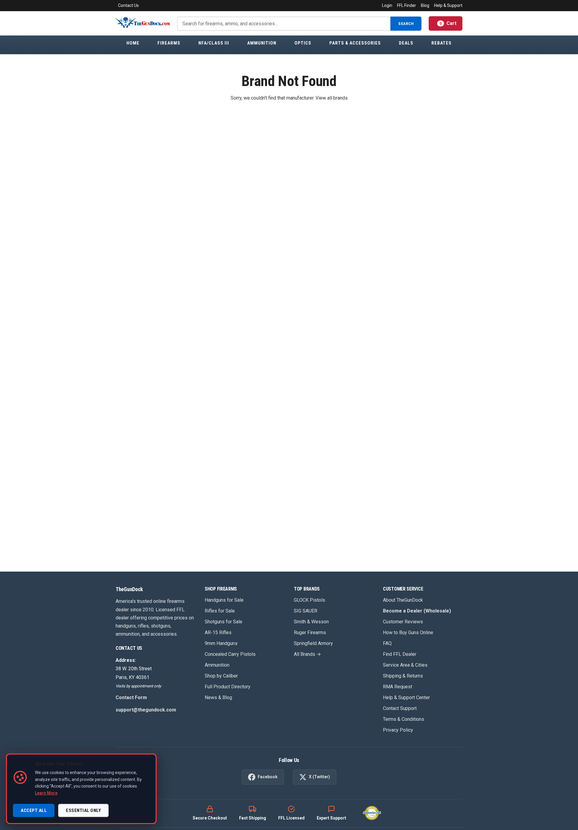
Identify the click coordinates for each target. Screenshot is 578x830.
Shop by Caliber (221, 676)
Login (387, 5)
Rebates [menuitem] (441, 43)
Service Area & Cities (405, 665)
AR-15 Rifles (218, 632)
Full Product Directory (227, 687)
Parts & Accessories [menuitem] (355, 43)
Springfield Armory (313, 643)
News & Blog (218, 697)
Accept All (34, 810)
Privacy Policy (398, 730)
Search (406, 23)
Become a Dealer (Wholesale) (417, 611)
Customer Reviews (403, 622)
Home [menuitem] (132, 43)
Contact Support (400, 708)
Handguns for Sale (224, 600)
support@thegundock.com (146, 710)
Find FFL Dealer (399, 654)
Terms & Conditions (403, 719)
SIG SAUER (305, 611)
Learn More (46, 793)
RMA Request (397, 687)
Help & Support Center (406, 697)
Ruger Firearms (310, 632)
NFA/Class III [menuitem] (213, 43)
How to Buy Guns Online (408, 632)
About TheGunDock (403, 600)
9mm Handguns (221, 643)
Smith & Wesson (311, 622)
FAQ (387, 643)
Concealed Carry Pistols (230, 654)
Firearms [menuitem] (168, 43)
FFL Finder (406, 5)
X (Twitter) (319, 776)
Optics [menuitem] (302, 43)
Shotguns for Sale (223, 622)
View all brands (331, 98)
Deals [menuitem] (406, 43)
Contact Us (128, 5)
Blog (425, 5)
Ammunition (217, 665)
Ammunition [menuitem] (261, 43)
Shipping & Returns (403, 676)
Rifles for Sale (220, 611)
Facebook (268, 776)
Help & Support (448, 5)
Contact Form (131, 697)
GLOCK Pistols (309, 600)
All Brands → (307, 654)
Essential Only (83, 810)
